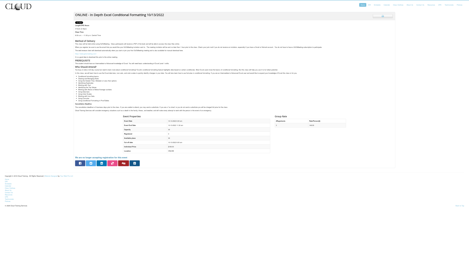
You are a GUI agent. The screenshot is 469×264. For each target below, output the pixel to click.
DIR (369, 5)
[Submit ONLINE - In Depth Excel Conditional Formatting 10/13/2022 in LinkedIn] (102, 163)
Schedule (377, 5)
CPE (440, 5)
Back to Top (460, 205)
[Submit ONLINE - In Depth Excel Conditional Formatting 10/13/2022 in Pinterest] (135, 163)
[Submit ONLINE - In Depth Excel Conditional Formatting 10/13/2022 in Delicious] (112, 163)
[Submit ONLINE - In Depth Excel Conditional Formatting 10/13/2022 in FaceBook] (80, 163)
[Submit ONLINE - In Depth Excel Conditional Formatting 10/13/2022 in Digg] (123, 163)
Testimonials (449, 5)
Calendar (387, 5)
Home (363, 5)
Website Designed (51, 176)
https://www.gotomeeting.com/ (85, 54)
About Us (410, 5)
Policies (459, 5)
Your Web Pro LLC (66, 176)
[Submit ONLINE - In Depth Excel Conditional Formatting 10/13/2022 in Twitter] (91, 163)
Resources (431, 5)
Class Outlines (398, 5)
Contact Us (420, 5)
